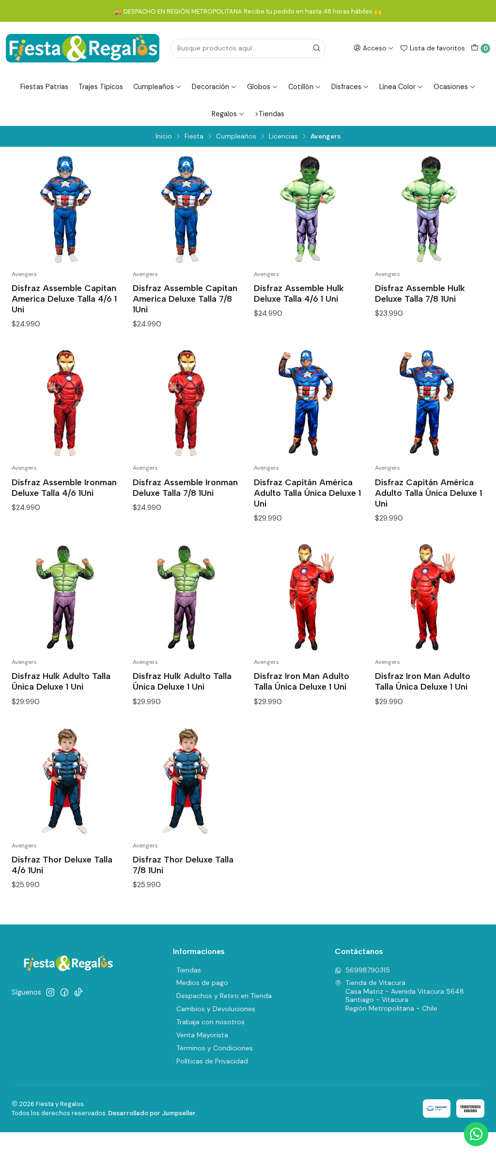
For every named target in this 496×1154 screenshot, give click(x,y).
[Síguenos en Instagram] (50, 992)
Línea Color (397, 86)
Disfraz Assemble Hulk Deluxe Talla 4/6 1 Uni (299, 293)
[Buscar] (317, 48)
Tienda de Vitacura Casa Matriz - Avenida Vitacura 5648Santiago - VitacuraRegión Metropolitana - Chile (404, 995)
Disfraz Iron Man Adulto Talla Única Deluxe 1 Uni (301, 681)
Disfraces (346, 86)
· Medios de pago (200, 982)
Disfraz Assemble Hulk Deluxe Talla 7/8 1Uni (420, 293)
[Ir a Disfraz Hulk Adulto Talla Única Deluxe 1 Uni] (66, 597)
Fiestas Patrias (44, 86)
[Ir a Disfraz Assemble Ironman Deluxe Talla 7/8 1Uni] (187, 403)
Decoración (210, 86)
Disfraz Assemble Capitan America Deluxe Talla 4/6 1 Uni (64, 298)
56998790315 (367, 970)
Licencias (283, 136)
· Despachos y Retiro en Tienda (222, 995)
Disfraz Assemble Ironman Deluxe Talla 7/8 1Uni (185, 487)
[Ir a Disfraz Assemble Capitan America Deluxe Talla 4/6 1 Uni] (66, 209)
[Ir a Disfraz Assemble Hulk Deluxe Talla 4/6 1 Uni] (308, 209)
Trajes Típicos (100, 86)
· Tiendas (187, 970)
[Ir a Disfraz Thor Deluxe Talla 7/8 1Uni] (187, 780)
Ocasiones (451, 86)
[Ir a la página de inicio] (82, 48)
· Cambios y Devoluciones (214, 1008)
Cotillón (300, 86)
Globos (258, 86)
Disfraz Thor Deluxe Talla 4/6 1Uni (62, 864)
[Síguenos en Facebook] (64, 992)
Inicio (163, 136)
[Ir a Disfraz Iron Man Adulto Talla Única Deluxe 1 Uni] (308, 597)
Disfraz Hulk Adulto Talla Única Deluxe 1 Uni (61, 681)
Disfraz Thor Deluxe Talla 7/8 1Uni (183, 864)
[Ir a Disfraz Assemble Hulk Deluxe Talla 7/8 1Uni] (429, 209)
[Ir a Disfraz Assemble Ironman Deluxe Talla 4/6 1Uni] (66, 403)
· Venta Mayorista (200, 1035)
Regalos (224, 113)
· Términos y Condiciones (213, 1048)
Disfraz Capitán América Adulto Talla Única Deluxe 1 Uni (307, 492)
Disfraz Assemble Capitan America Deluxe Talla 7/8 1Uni (185, 298)
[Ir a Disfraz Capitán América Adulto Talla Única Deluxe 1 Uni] (308, 403)
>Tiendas (269, 113)
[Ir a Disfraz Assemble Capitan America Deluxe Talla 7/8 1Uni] (187, 209)
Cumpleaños (153, 86)
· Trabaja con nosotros (209, 1021)
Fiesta (194, 136)
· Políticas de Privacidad (210, 1061)
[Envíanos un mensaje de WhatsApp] (476, 1134)
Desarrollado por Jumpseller (152, 1113)
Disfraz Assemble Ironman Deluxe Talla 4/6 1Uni (64, 487)
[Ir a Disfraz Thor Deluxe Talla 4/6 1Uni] (66, 780)
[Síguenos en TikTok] (78, 992)
